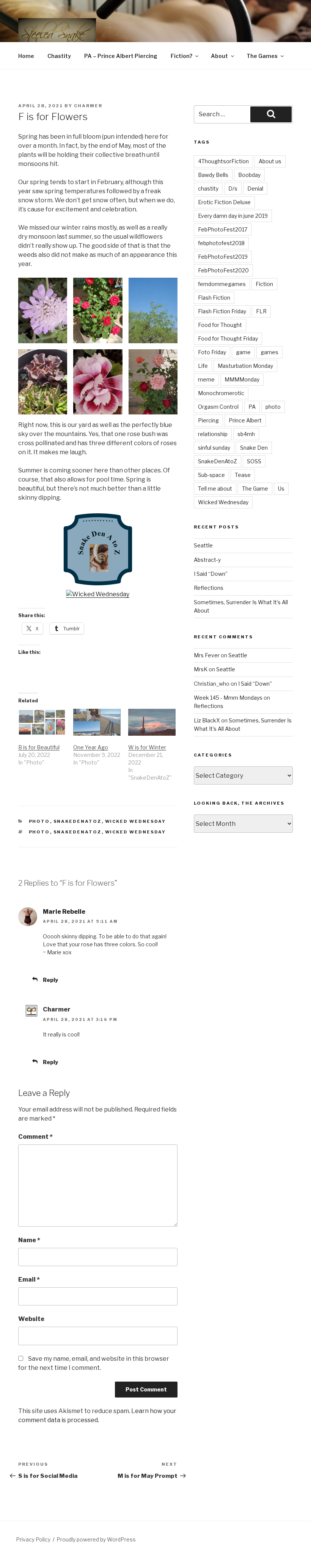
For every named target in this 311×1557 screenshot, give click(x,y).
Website (31, 1319)
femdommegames (222, 284)
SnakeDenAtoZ (77, 821)
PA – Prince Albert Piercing (120, 56)
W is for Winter (147, 747)
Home (26, 56)
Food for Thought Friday (228, 338)
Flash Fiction (214, 297)
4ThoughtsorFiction (223, 161)
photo (39, 832)
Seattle (203, 545)
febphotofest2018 (221, 243)
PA (252, 406)
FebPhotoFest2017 (222, 229)
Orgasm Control (218, 406)
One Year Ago (90, 747)
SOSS (254, 461)
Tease (243, 475)
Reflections (208, 588)
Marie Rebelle (64, 911)
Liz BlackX (207, 720)
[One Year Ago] (97, 722)
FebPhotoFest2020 (223, 270)
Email (29, 1279)
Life (203, 366)
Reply (50, 980)
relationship (213, 434)
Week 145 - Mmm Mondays (228, 697)
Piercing (208, 420)
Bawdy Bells (213, 175)
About (219, 56)
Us (281, 488)
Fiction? (181, 56)
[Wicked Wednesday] (97, 594)
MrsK (200, 669)
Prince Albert (245, 420)
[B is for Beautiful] (42, 722)
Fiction (264, 284)
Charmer (88, 105)
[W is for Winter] (152, 722)
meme (206, 379)
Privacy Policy (33, 1539)
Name (29, 1240)
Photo (39, 821)
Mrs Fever (207, 655)
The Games (262, 56)
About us (270, 161)
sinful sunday (214, 447)
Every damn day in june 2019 (233, 216)
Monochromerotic (221, 393)
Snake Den (254, 447)
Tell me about (215, 488)
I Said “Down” (211, 574)
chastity (208, 188)
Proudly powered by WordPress (96, 1539)
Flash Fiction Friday (222, 311)
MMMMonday (242, 379)
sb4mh (246, 434)
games (269, 352)
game (243, 352)
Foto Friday (212, 352)
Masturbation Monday (245, 366)
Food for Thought (220, 325)
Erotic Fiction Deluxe (224, 202)
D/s (232, 188)
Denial (255, 188)
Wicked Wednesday (135, 821)
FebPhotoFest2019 (223, 256)
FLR (261, 311)
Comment (35, 1136)
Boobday (249, 175)
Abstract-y (207, 560)
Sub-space (211, 475)
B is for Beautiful (39, 747)
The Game (255, 488)
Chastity (59, 56)
